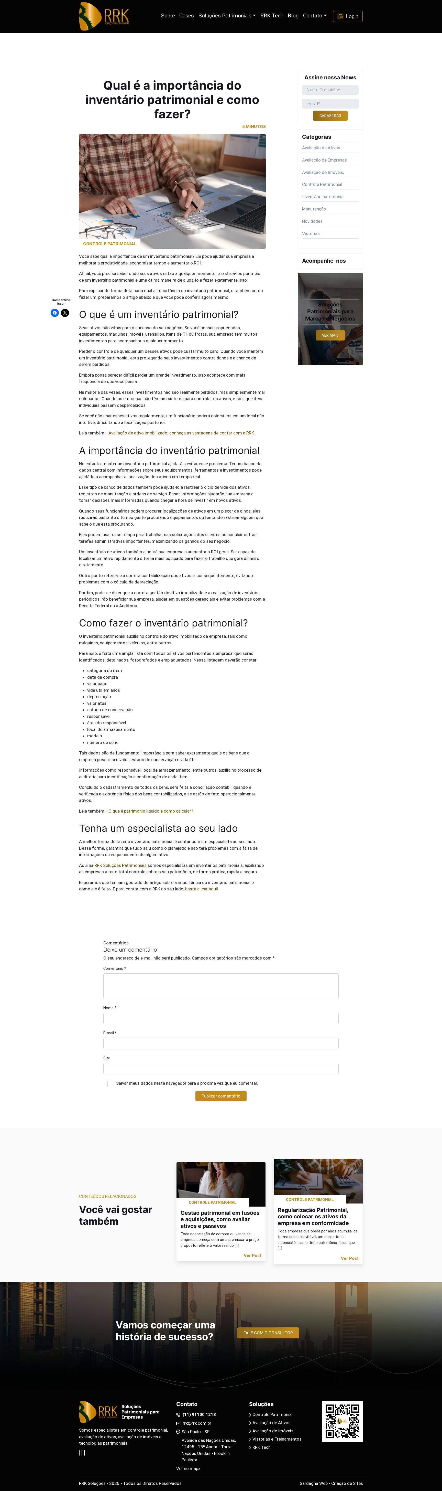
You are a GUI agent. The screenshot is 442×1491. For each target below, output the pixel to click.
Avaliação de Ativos (321, 147)
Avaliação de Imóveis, (323, 172)
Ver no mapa (188, 1468)
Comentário (114, 968)
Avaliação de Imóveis (272, 1430)
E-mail (110, 1033)
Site (106, 1058)
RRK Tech (261, 1447)
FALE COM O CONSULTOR (268, 1332)
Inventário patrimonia (323, 196)
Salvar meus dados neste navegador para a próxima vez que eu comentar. (187, 1083)
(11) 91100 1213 (199, 1414)
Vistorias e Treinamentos (277, 1439)
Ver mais (330, 335)
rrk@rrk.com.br (196, 1423)
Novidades (312, 221)
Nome (109, 1008)
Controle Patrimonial (322, 184)
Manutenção (314, 208)
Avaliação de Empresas (324, 160)
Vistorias (311, 233)
